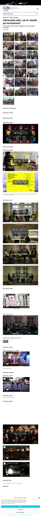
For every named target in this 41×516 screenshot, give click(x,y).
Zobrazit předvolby (20, 512)
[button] (39, 497)
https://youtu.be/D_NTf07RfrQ (9, 195)
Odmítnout (20, 509)
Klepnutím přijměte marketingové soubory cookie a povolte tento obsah (20, 133)
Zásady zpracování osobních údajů (26, 514)
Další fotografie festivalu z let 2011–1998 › (12, 483)
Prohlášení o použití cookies (13, 514)
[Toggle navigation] (37, 8)
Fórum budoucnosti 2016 (7, 339)
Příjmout (20, 506)
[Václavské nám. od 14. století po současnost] (8, 36)
